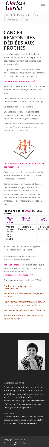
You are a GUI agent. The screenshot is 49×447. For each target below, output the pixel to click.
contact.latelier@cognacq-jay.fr (19, 274)
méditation (9, 394)
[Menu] (41, 5)
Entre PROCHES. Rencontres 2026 (21, 15)
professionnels (38, 400)
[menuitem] (8, 443)
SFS (42, 419)
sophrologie (27, 394)
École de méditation (27, 423)
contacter (26, 404)
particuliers (20, 397)
